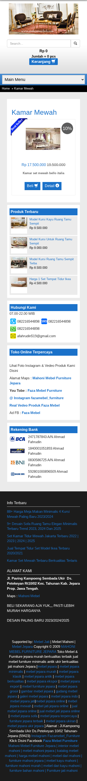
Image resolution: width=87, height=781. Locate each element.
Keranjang (42, 61)
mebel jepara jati (22, 701)
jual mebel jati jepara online (59, 711)
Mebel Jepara (22, 646)
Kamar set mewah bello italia (43, 173)
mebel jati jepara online (51, 706)
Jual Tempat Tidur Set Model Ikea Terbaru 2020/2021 (38, 550)
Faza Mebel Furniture (45, 390)
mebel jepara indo (64, 696)
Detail (50, 186)
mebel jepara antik (38, 676)
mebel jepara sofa (23, 716)
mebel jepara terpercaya (58, 716)
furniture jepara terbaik (26, 721)
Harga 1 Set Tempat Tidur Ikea (50, 279)
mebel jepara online (50, 701)
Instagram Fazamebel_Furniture (55, 736)
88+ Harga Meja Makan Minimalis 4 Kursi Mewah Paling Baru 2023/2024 (38, 513)
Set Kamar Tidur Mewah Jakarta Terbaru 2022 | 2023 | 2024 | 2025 (42, 538)
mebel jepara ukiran (61, 721)
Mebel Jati (41, 642)
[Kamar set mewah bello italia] (43, 139)
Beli (30, 186)
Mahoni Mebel (29, 596)
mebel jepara (47, 666)
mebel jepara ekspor (42, 681)
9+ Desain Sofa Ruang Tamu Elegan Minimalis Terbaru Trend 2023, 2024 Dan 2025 (42, 526)
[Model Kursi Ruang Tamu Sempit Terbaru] (19, 262)
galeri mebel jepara (34, 696)
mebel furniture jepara (38, 686)
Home (6, 88)
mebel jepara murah (40, 671)
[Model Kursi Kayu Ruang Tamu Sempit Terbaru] (19, 222)
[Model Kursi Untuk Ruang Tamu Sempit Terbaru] (19, 242)
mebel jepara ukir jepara (26, 726)
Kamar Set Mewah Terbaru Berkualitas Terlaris (42, 560)
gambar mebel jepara (37, 691)
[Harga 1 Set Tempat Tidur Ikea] (19, 282)
